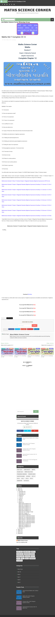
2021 (19, 529)
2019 (19, 532)
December (21, 491)
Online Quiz (20, 471)
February (21, 528)
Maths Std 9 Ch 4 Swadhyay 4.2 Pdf (17, 1)
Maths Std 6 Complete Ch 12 (25, 510)
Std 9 (31, 478)
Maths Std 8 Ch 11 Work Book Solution (27, 519)
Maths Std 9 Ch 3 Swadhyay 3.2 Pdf (47, 356)
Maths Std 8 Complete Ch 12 (25, 524)
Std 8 (27, 478)
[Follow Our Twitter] (27, 431)
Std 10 (33, 476)
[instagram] (9, 4)
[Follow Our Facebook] (20, 431)
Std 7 (10, 39)
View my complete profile (21, 542)
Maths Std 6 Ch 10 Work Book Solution (27, 522)
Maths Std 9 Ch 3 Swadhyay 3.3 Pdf (34, 356)
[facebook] (2, 4)
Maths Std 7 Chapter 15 (24, 513)
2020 (19, 530)
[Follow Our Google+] (34, 431)
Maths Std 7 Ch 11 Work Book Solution (27, 521)
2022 (19, 490)
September (21, 494)
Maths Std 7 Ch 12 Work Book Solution (27, 517)
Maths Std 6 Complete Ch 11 (25, 526)
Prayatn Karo (31, 474)
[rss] (12, 4)
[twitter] (5, 4)
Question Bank (21, 476)
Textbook (26, 480)
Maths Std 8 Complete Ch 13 (25, 507)
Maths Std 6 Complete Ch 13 (25, 506)
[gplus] (7, 4)
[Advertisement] (27, 399)
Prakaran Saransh (22, 474)
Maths (7, 39)
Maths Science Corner (27, 10)
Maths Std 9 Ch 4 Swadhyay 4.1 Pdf (20, 356)
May (20, 499)
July (20, 496)
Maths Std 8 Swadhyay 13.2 (25, 514)
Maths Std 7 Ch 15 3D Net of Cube (26, 511)
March (20, 502)
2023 (19, 488)
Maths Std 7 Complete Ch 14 (25, 505)
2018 (19, 533)
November (21, 492)
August (20, 495)
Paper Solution (29, 471)
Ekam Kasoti (27, 469)
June (20, 498)
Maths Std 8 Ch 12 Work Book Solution (27, 515)
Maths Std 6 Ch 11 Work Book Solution (27, 518)
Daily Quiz (19, 469)
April (20, 501)
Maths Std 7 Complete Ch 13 (25, 509)
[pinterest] (14, 4)
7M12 (5, 39)
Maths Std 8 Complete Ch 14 (25, 503)
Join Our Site (28, 427)
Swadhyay (14, 39)
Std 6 (18, 478)
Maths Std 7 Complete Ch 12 (25, 525)
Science (28, 476)
